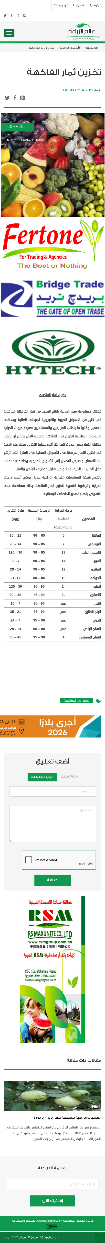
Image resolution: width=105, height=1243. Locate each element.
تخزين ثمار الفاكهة (77, 700)
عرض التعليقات (42, 777)
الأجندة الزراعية (70, 48)
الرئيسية (95, 5)
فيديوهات (60, 5)
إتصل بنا (78, 5)
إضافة (53, 880)
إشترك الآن (52, 1201)
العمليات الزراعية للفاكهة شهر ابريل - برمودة (67, 1117)
